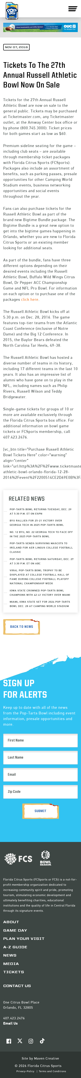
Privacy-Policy (25, 1071)
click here (29, 299)
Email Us (10, 1023)
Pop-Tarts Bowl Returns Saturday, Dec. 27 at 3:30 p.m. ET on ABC (42, 561)
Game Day (15, 930)
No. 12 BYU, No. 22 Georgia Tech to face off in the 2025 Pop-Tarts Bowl (41, 534)
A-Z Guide (15, 947)
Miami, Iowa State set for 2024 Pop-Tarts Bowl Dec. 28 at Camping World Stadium (40, 604)
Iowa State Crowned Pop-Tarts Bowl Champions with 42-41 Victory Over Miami (40, 592)
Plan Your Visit (24, 939)
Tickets (13, 972)
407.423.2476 (14, 1018)
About (11, 922)
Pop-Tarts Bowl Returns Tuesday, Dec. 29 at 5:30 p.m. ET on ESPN (40, 511)
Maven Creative (46, 1058)
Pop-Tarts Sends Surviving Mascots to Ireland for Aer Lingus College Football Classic (41, 548)
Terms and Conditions (52, 1071)
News (10, 955)
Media (11, 964)
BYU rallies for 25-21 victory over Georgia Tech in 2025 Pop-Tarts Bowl (37, 522)
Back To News (21, 627)
